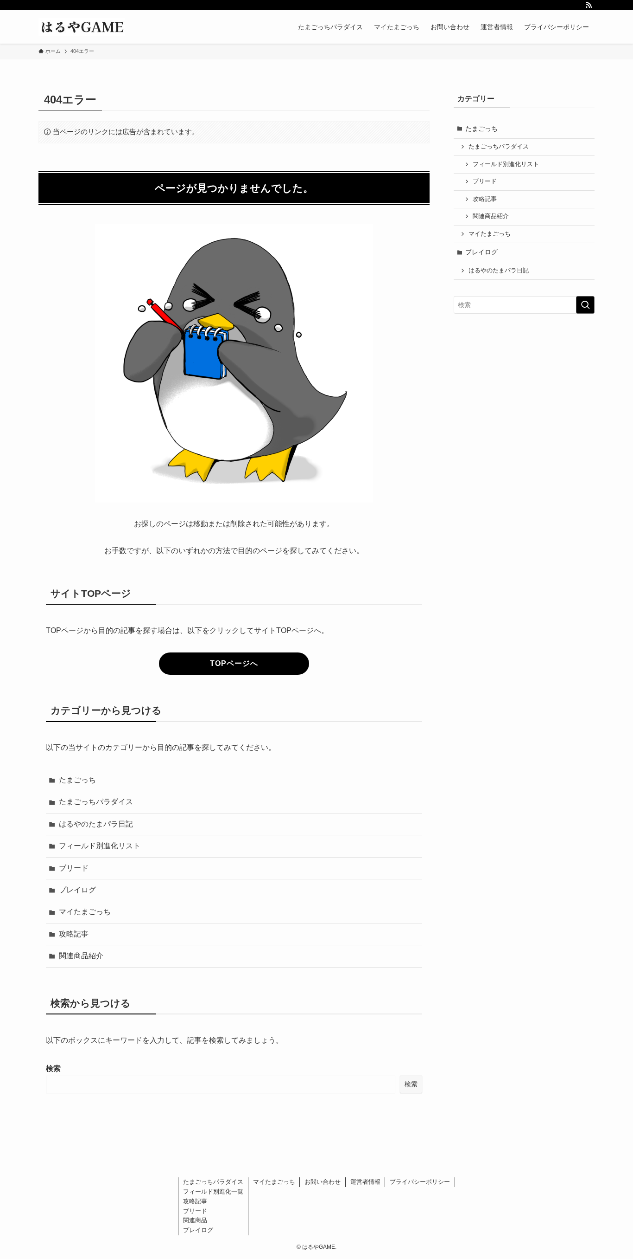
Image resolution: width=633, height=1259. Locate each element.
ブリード (74, 868)
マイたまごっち (85, 912)
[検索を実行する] (585, 305)
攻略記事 (74, 934)
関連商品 (195, 1220)
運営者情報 (365, 1181)
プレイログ (77, 890)
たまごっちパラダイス (96, 802)
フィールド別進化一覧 (213, 1191)
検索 (53, 1068)
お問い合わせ (322, 1181)
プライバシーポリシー (420, 1181)
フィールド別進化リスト (99, 846)
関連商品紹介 (81, 956)
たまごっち (77, 780)
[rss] (588, 5)
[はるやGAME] (81, 27)
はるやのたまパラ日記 (96, 824)
